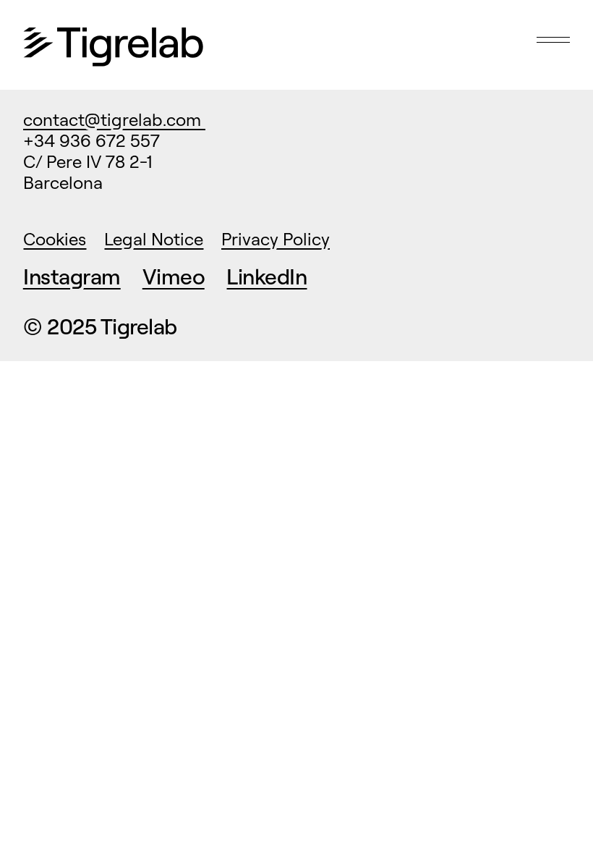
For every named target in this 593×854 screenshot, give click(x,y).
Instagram (72, 276)
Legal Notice (153, 239)
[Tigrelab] (113, 47)
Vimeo (173, 276)
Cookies (54, 239)
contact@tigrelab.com (114, 119)
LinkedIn (266, 276)
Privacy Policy (275, 239)
